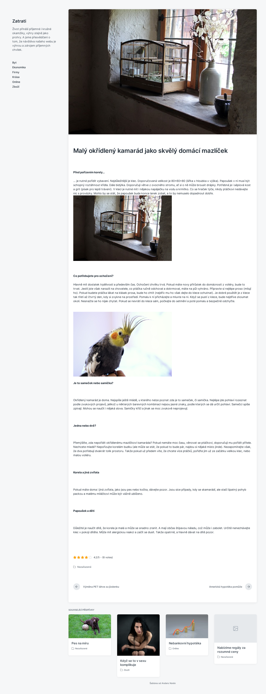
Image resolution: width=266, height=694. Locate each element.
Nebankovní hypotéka (185, 643)
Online (16, 81)
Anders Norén (169, 683)
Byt (14, 62)
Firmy (15, 72)
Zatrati (19, 21)
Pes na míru (80, 643)
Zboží (15, 86)
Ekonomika (19, 67)
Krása (16, 77)
